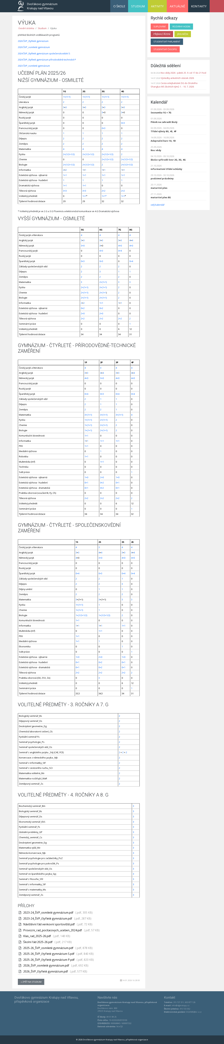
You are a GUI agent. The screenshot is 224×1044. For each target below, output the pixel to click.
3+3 (65, 190)
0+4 (120, 250)
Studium (138, 6)
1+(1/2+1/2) (81, 615)
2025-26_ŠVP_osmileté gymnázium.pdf (48, 948)
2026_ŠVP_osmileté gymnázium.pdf (46, 965)
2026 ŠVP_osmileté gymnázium (34, 47)
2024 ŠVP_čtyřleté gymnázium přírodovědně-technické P (47, 59)
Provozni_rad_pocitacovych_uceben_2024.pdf (53, 930)
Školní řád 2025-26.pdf (38, 942)
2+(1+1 (102, 292)
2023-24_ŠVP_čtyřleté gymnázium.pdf (48, 918)
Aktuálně (177, 6)
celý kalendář (157, 204)
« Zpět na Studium (31, 981)
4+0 (120, 245)
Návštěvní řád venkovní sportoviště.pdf (49, 924)
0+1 (86, 482)
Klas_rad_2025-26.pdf (37, 936)
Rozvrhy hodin (181, 26)
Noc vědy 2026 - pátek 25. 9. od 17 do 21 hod (183, 72)
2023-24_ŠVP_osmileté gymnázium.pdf (48, 912)
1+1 (65, 175)
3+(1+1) (88, 414)
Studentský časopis (165, 49)
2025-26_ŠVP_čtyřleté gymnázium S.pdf (49, 954)
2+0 (83, 313)
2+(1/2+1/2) (69, 154)
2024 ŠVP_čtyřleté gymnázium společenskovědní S (44, 53)
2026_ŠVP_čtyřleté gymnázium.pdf (46, 971)
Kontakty (198, 6)
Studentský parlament (166, 41)
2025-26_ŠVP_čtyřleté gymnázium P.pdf (49, 960)
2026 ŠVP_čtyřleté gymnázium (33, 41)
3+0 (83, 245)
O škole (119, 6)
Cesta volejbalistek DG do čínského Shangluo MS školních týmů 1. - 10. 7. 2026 (174, 85)
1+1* (104, 196)
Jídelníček (182, 34)
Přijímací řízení (161, 34)
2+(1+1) (103, 282)
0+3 (123, 122)
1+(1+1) (66, 96)
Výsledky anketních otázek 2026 (177, 78)
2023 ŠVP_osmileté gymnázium (34, 65)
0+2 (83, 308)
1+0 (86, 477)
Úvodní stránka (26, 28)
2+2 (103, 190)
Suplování (159, 26)
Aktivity (157, 6)
